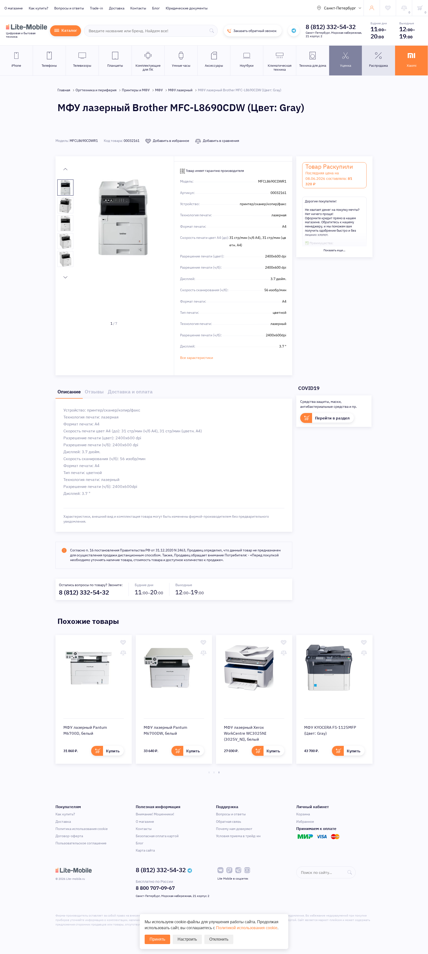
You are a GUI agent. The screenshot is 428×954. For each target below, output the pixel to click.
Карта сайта (145, 850)
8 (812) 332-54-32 (331, 27)
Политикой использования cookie (246, 928)
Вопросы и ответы (69, 8)
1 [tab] (209, 772)
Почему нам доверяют (234, 829)
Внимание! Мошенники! (155, 814)
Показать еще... (334, 250)
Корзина (303, 814)
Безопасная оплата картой (157, 836)
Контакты (138, 8)
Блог (156, 8)
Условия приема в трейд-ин (238, 836)
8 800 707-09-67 (155, 888)
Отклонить (218, 939)
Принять (157, 939)
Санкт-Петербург (340, 7)
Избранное (305, 821)
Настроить (187, 939)
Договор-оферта (69, 836)
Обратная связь (228, 821)
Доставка (116, 8)
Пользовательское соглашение (81, 843)
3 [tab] (218, 772)
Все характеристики (196, 357)
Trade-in (96, 8)
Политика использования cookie (81, 829)
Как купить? (38, 8)
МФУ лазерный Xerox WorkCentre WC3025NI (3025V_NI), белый (245, 733)
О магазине (13, 8)
